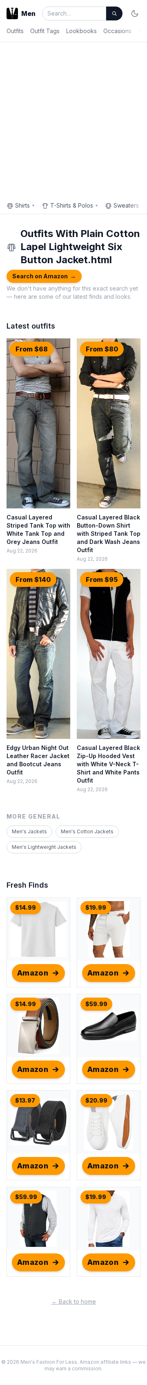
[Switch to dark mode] (134, 13)
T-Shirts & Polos (74, 205)
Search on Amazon (44, 276)
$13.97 (25, 1100)
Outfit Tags (45, 30)
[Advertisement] (73, 119)
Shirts (25, 205)
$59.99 (96, 1003)
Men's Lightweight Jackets (44, 847)
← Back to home (73, 1301)
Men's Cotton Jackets (87, 831)
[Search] (114, 13)
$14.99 (25, 907)
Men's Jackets (29, 831)
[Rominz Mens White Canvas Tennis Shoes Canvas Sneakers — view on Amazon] (108, 1122)
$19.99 (95, 907)
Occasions (117, 30)
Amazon (33, 973)
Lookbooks (81, 30)
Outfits (15, 30)
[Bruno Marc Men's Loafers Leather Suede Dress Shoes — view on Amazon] (108, 1025)
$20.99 (96, 1100)
